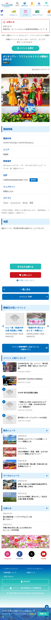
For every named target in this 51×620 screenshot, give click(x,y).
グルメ (5, 203)
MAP (34, 180)
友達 (31, 203)
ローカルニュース (11, 475)
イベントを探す (27, 48)
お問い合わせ (8, 576)
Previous (2, 325)
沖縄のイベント (11, 35)
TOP (3, 35)
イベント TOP (25, 297)
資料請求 (26, 582)
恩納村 (5, 154)
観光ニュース (9, 430)
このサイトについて (11, 568)
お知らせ (7, 508)
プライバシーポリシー (35, 568)
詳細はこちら (8, 191)
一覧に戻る (25, 289)
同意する (43, 614)
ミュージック (15, 203)
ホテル (25, 203)
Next (48, 325)
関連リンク (31, 572)
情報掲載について (10, 572)
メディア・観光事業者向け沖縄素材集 (26, 588)
